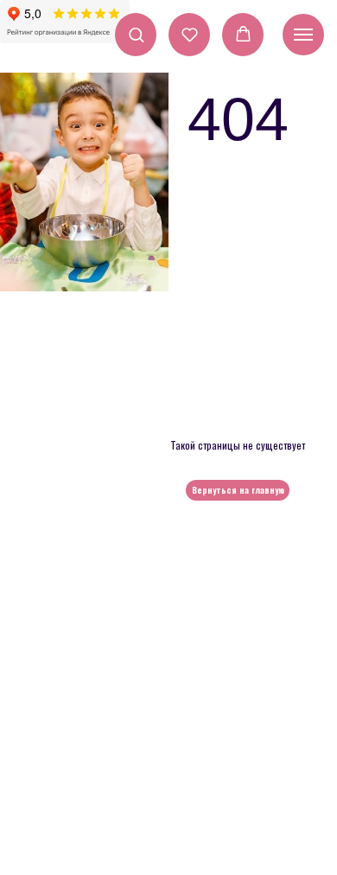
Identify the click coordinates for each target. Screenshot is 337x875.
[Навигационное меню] (303, 35)
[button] (136, 34)
